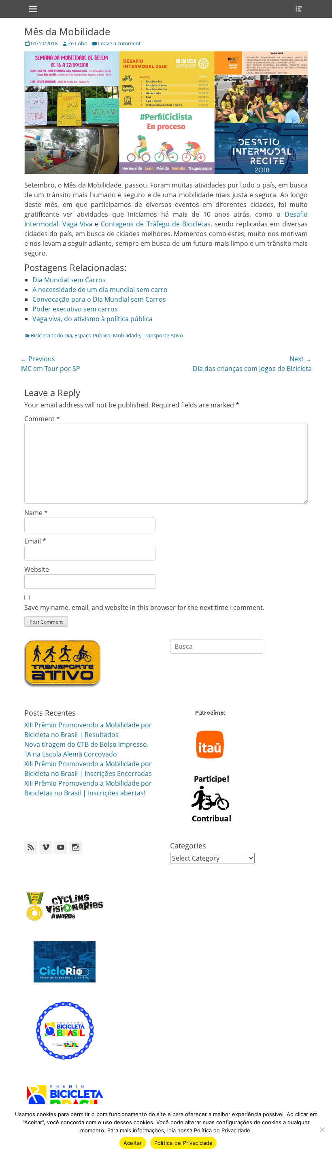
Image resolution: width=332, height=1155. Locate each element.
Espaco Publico (92, 335)
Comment (42, 418)
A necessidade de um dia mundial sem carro (100, 289)
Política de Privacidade (183, 1143)
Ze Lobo (77, 43)
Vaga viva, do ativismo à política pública (92, 318)
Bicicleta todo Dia (51, 335)
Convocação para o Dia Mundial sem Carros (99, 299)
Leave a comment (119, 43)
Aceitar (132, 1143)
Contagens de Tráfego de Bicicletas (155, 223)
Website (36, 569)
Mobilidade (126, 335)
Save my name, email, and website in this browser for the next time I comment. (144, 607)
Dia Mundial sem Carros (69, 279)
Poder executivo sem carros (75, 309)
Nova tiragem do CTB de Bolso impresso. (86, 744)
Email (35, 541)
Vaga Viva (77, 223)
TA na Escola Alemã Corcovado (70, 754)
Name (36, 512)
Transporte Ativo (163, 335)
